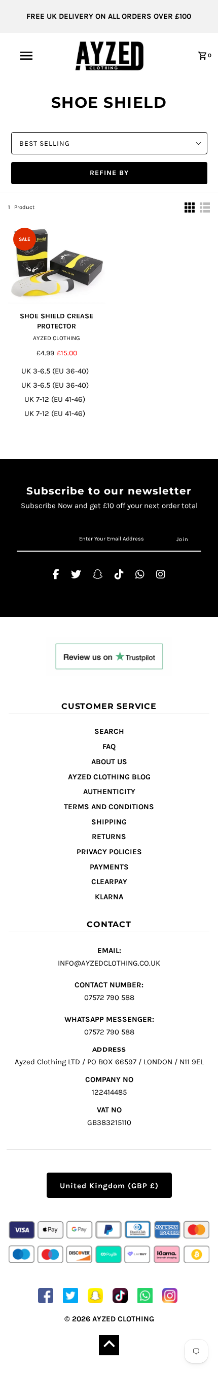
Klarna (109, 896)
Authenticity (109, 791)
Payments (109, 866)
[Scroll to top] (109, 1345)
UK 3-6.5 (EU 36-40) (55, 371)
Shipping (109, 821)
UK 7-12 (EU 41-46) (54, 399)
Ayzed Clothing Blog (109, 776)
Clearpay (109, 881)
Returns (109, 836)
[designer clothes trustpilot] (109, 658)
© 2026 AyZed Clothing (109, 1318)
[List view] (205, 207)
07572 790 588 (109, 991)
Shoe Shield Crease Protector (56, 321)
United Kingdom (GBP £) (109, 1185)
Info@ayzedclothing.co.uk (109, 957)
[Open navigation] (28, 55)
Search (109, 731)
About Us (109, 761)
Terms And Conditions (109, 806)
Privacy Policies (109, 851)
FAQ (109, 746)
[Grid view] (190, 207)
